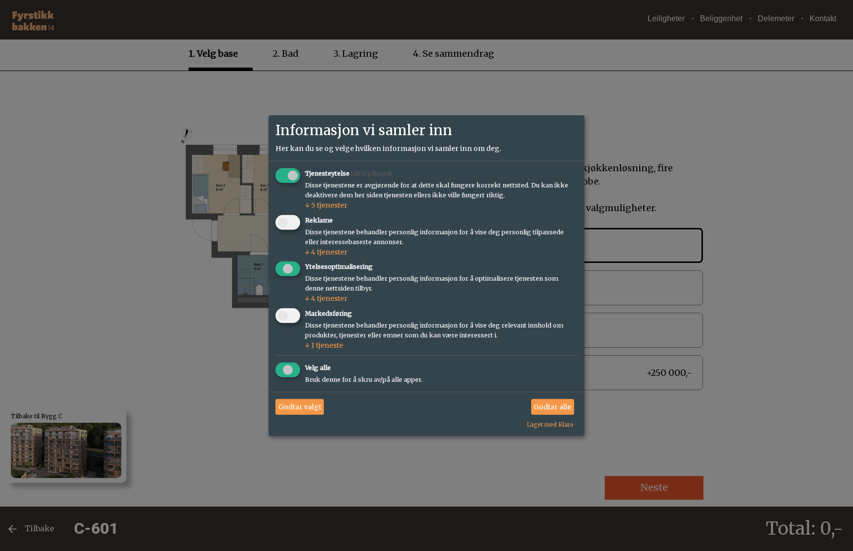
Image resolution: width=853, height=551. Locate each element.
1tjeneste (324, 345)
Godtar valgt (299, 406)
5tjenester (326, 205)
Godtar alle (552, 406)
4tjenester (326, 251)
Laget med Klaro (550, 424)
